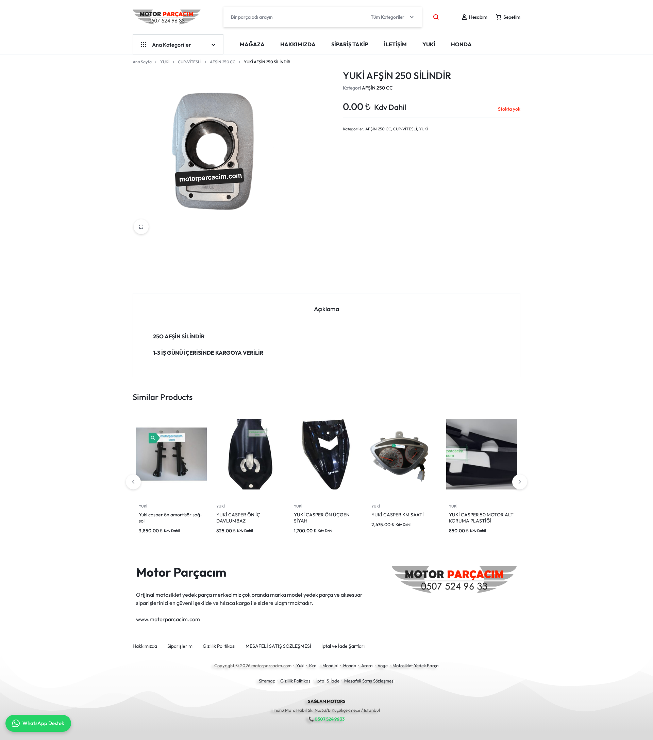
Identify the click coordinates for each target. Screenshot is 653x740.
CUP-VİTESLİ (189, 61)
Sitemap (267, 680)
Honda (349, 665)
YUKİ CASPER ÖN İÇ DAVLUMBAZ (238, 518)
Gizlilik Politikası (219, 646)
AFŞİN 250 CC (222, 61)
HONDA (461, 44)
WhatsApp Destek (43, 723)
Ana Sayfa (142, 61)
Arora (367, 665)
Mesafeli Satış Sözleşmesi (369, 680)
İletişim (395, 44)
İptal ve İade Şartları (343, 646)
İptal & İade (327, 680)
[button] (519, 481)
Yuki (300, 665)
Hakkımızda (298, 44)
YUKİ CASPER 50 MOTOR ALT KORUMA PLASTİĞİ (481, 518)
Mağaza (252, 44)
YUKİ (428, 44)
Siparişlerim (179, 646)
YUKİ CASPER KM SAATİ (397, 515)
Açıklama (326, 309)
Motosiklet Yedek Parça (415, 665)
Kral (313, 665)
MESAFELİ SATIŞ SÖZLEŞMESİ (278, 646)
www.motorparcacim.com (168, 619)
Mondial (330, 665)
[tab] (326, 308)
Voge (383, 665)
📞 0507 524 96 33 (326, 719)
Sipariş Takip (349, 44)
